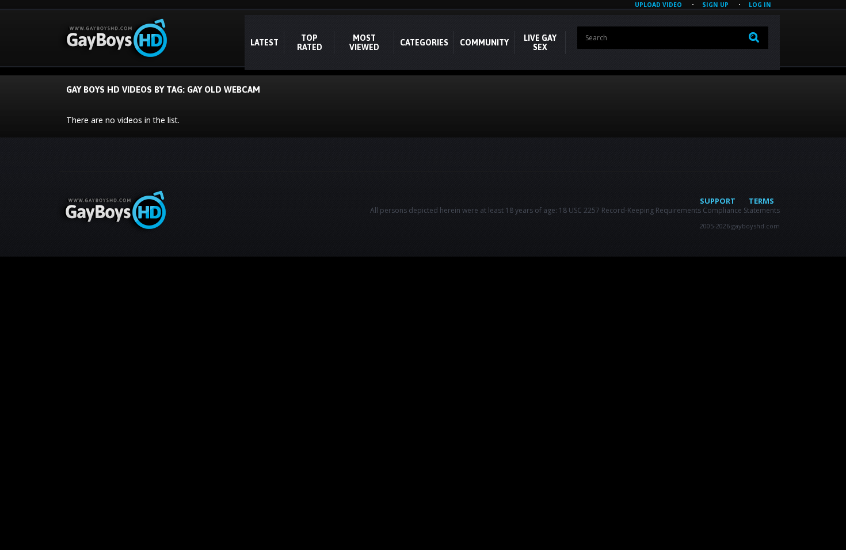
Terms (761, 201)
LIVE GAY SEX (540, 42)
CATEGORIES (424, 42)
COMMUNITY (484, 42)
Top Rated (309, 42)
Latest (264, 42)
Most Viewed (364, 42)
